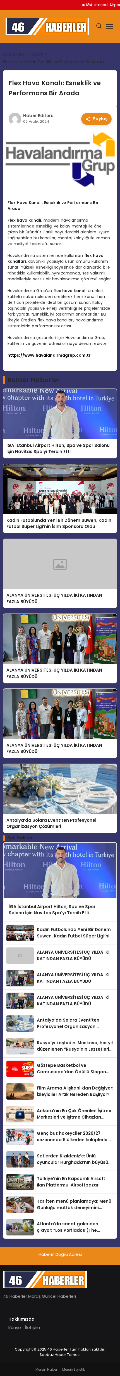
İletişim (32, 1327)
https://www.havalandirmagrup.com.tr (49, 355)
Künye (14, 1327)
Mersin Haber (46, 1369)
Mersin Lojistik (73, 1369)
